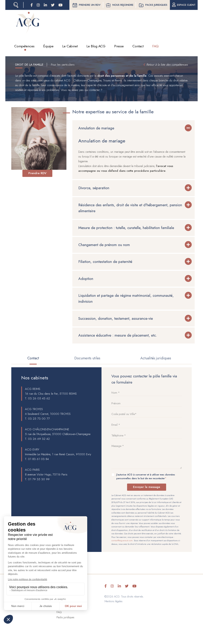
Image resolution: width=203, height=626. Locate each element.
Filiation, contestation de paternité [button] (105, 261)
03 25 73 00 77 (39, 418)
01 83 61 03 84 (38, 459)
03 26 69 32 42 (39, 439)
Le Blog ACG (95, 46)
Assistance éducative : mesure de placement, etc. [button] (117, 335)
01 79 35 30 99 (39, 479)
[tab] (133, 128)
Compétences (24, 46)
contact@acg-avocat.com (122, 540)
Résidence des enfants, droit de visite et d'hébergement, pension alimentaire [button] (130, 208)
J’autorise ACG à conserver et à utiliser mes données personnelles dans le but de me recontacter (145, 476)
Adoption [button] (85, 278)
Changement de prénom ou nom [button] (104, 244)
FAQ (155, 46)
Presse (119, 46)
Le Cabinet (70, 46)
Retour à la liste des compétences (167, 64)
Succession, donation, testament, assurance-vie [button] (115, 318)
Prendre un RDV (90, 5)
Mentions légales (113, 601)
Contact (138, 46)
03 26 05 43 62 (39, 398)
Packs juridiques (156, 5)
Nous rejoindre (122, 5)
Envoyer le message (146, 487)
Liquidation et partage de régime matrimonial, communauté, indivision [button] (126, 298)
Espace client (186, 5)
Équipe (48, 46)
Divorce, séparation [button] (93, 188)
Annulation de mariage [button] (96, 128)
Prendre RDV (37, 173)
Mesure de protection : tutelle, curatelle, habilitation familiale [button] (126, 227)
